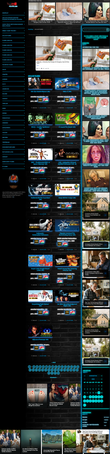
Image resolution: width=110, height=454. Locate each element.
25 (52, 370)
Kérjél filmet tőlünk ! (9, 30)
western (5, 137)
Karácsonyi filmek (8, 161)
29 (64, 370)
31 (71, 370)
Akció (4, 69)
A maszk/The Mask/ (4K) (67, 127)
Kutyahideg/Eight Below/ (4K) (40, 305)
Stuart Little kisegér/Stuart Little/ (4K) (40, 269)
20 (36, 370)
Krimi (4, 108)
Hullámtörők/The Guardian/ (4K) (40, 198)
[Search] (107, 29)
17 (78, 367)
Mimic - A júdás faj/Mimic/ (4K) (40, 127)
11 (59, 367)
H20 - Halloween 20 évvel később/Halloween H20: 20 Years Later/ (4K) (67, 164)
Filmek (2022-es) (7, 60)
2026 (93, 379)
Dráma (4, 113)
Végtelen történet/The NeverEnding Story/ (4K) (67, 234)
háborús (5, 123)
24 (49, 370)
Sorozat (5, 157)
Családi (4, 132)
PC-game (5, 166)
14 (68, 367)
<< (84, 376)
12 (62, 367)
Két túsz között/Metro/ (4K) (40, 91)
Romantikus (6, 118)
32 (74, 370)
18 (30, 370)
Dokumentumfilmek (8, 147)
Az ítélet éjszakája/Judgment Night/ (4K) (67, 305)
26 (55, 370)
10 (56, 367)
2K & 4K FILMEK (6, 35)
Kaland (4, 93)
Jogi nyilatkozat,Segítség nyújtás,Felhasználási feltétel (12, 18)
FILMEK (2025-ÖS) (7, 45)
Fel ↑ (14, 197)
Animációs (5, 89)
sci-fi (4, 84)
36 (55, 373)
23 (45, 370)
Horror (4, 79)
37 (58, 373)
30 (67, 370)
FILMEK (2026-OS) (7, 40)
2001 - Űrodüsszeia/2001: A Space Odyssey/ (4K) (40, 163)
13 (65, 367)
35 (52, 373)
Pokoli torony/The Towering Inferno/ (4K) (67, 269)
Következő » (53, 377)
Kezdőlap (5, 13)
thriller (5, 103)
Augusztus (93, 376)
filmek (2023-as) (7, 55)
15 (71, 367)
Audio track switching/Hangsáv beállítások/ (12, 25)
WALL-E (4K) (67, 91)
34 (49, 373)
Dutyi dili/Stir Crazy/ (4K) (67, 198)
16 (74, 367)
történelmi (6, 142)
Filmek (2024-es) (7, 50)
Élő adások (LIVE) (7, 152)
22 (42, 370)
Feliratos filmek (7, 64)
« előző (54, 362)
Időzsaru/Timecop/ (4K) (40, 339)
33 (77, 370)
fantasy (4, 98)
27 (58, 370)
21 (39, 370)
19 (33, 370)
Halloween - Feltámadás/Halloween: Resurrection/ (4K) (40, 234)
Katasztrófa (6, 127)
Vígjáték (4, 74)
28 (61, 370)
